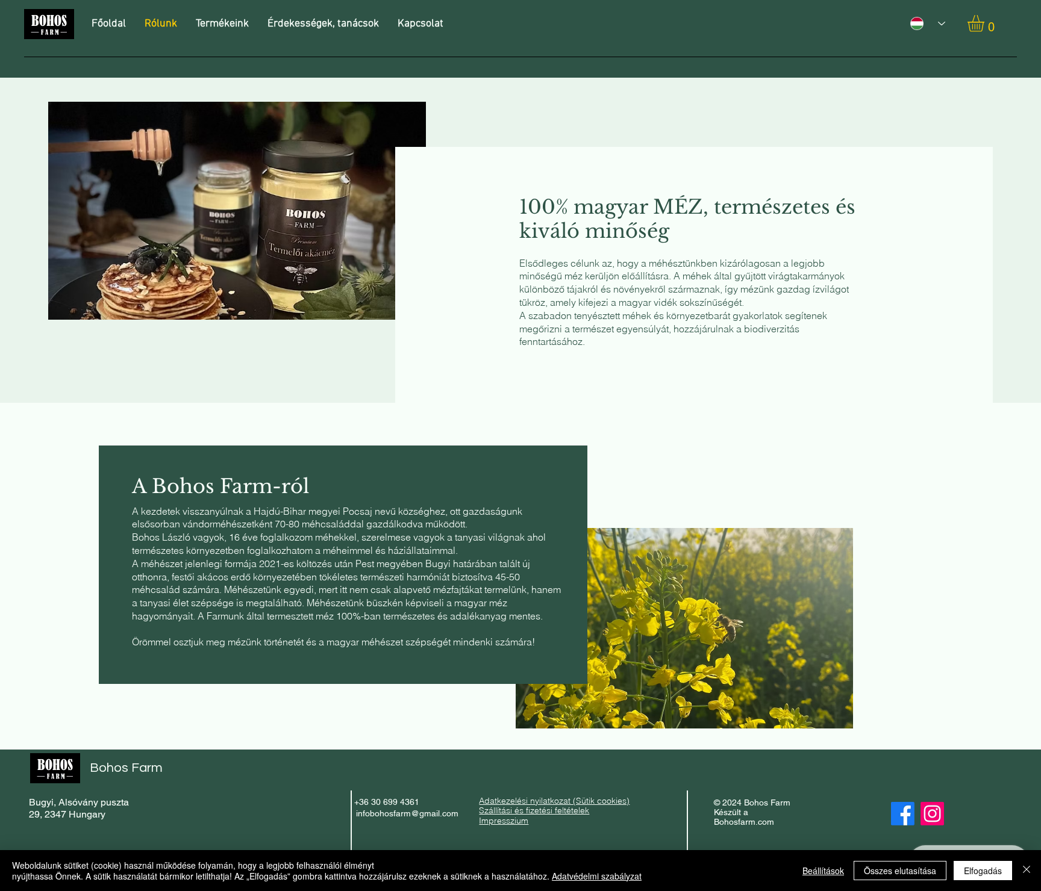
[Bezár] (1026, 870)
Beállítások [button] (823, 871)
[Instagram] (932, 813)
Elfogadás (983, 871)
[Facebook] (902, 813)
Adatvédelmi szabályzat (597, 876)
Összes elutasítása (900, 871)
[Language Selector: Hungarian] (923, 23)
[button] (986, 23)
